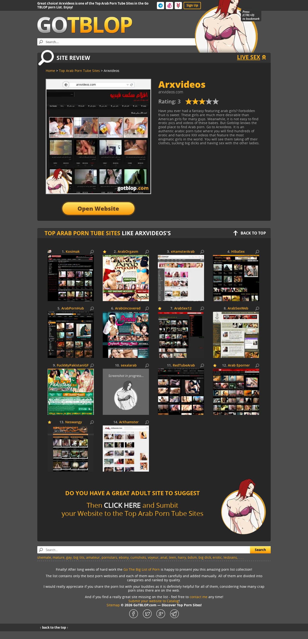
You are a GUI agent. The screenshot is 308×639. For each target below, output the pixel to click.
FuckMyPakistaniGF (73, 365)
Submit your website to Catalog (153, 601)
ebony (124, 557)
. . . (241, 557)
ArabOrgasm (128, 252)
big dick (205, 557)
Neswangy (73, 422)
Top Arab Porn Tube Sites (82, 233)
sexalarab (129, 365)
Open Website (98, 208)
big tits (78, 557)
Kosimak (73, 252)
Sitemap (113, 605)
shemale (44, 557)
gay (69, 557)
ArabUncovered (128, 308)
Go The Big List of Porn (141, 569)
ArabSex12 (183, 308)
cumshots (138, 557)
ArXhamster (129, 422)
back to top (253, 233)
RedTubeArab (184, 365)
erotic (217, 557)
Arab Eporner (239, 365)
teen (172, 557)
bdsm (192, 557)
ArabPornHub (72, 308)
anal (163, 557)
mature (58, 557)
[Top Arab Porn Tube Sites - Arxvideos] (202, 103)
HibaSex (238, 252)
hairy (182, 557)
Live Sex (248, 57)
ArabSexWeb (238, 308)
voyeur (153, 557)
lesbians (230, 557)
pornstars (109, 557)
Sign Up (192, 5)
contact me (198, 597)
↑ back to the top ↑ (54, 627)
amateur (93, 557)
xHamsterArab (183, 252)
